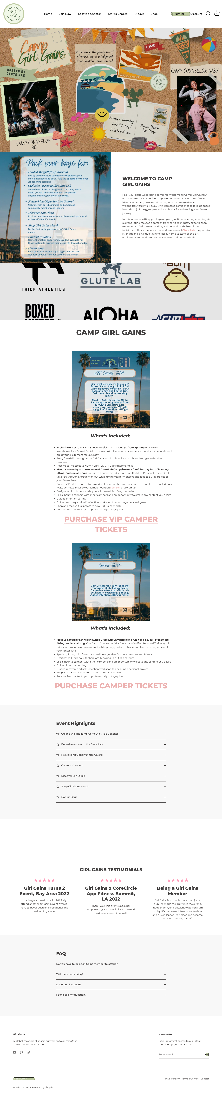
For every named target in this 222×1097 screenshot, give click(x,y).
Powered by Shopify (42, 1087)
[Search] (208, 13)
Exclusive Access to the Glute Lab (82, 744)
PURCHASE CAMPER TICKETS (111, 685)
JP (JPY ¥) (177, 13)
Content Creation (72, 765)
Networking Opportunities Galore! (82, 754)
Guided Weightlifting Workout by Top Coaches (89, 733)
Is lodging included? (68, 984)
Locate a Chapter (89, 13)
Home (48, 13)
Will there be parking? (69, 974)
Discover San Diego (73, 775)
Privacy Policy (172, 1079)
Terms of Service (190, 1079)
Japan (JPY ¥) (20, 1079)
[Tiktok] (29, 1052)
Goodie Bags (69, 796)
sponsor (115, 487)
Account (196, 13)
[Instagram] (21, 1052)
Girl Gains (26, 1087)
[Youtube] (14, 1052)
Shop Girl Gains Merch (75, 786)
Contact (205, 1079)
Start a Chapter (118, 13)
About (140, 13)
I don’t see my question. (70, 994)
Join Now (65, 13)
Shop (154, 13)
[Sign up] (207, 1054)
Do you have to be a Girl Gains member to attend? (87, 963)
